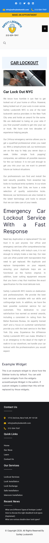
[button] (4, 43)
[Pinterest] (29, 3)
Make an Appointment (24, 15)
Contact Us (9, 459)
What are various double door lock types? (22, 519)
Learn (6, 454)
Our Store (8, 450)
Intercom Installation (13, 495)
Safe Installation (11, 490)
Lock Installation (11, 481)
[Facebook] (16, 3)
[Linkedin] (33, 3)
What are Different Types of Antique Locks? (23, 510)
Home (6, 445)
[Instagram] (20, 3)
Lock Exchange (11, 486)
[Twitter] (24, 3)
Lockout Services (11, 477)
